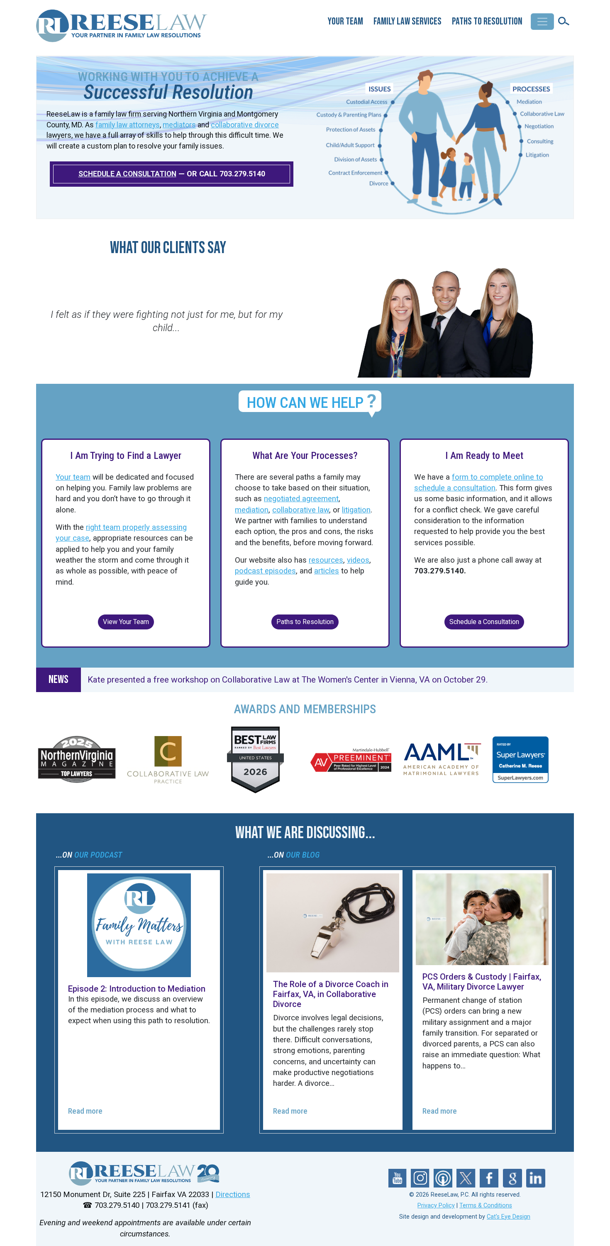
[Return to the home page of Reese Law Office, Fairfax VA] (122, 29)
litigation (356, 509)
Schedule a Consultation (484, 622)
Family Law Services (407, 21)
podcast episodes (265, 570)
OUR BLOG (303, 855)
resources (326, 560)
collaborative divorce (245, 125)
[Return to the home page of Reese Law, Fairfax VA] (145, 1173)
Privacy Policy (436, 1205)
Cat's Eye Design (508, 1216)
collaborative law (300, 509)
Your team (73, 477)
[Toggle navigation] (542, 21)
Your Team (345, 21)
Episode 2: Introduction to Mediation (136, 989)
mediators (179, 125)
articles (326, 570)
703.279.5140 (242, 174)
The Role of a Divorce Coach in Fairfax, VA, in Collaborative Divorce (330, 994)
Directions (232, 1194)
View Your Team (126, 622)
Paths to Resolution (487, 21)
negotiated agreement (301, 498)
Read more (85, 1111)
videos (358, 560)
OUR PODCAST (98, 855)
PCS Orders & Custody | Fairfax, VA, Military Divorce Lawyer (481, 982)
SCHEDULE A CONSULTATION (127, 174)
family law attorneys (127, 125)
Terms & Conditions (485, 1205)
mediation (251, 509)
